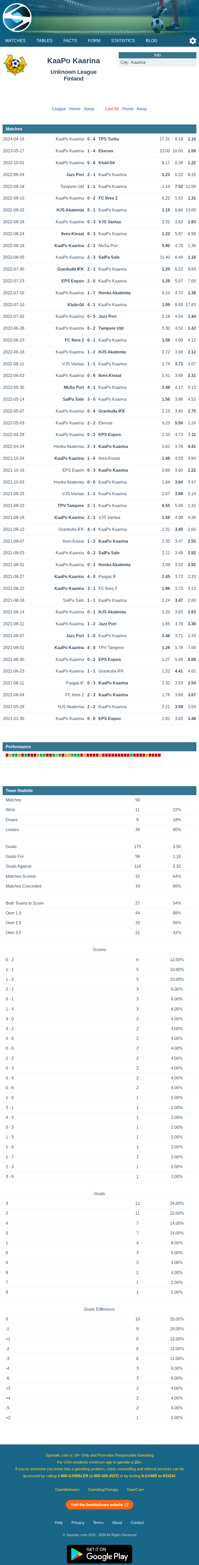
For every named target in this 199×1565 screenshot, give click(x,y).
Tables (45, 40)
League (59, 109)
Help (59, 1523)
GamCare (135, 1490)
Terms (98, 1523)
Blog (151, 40)
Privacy (78, 1523)
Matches (15, 40)
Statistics (123, 40)
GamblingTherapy (103, 1490)
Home (75, 109)
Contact (137, 1523)
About (117, 1523)
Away (89, 109)
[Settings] (193, 41)
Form (94, 40)
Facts (70, 40)
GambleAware (67, 1490)
